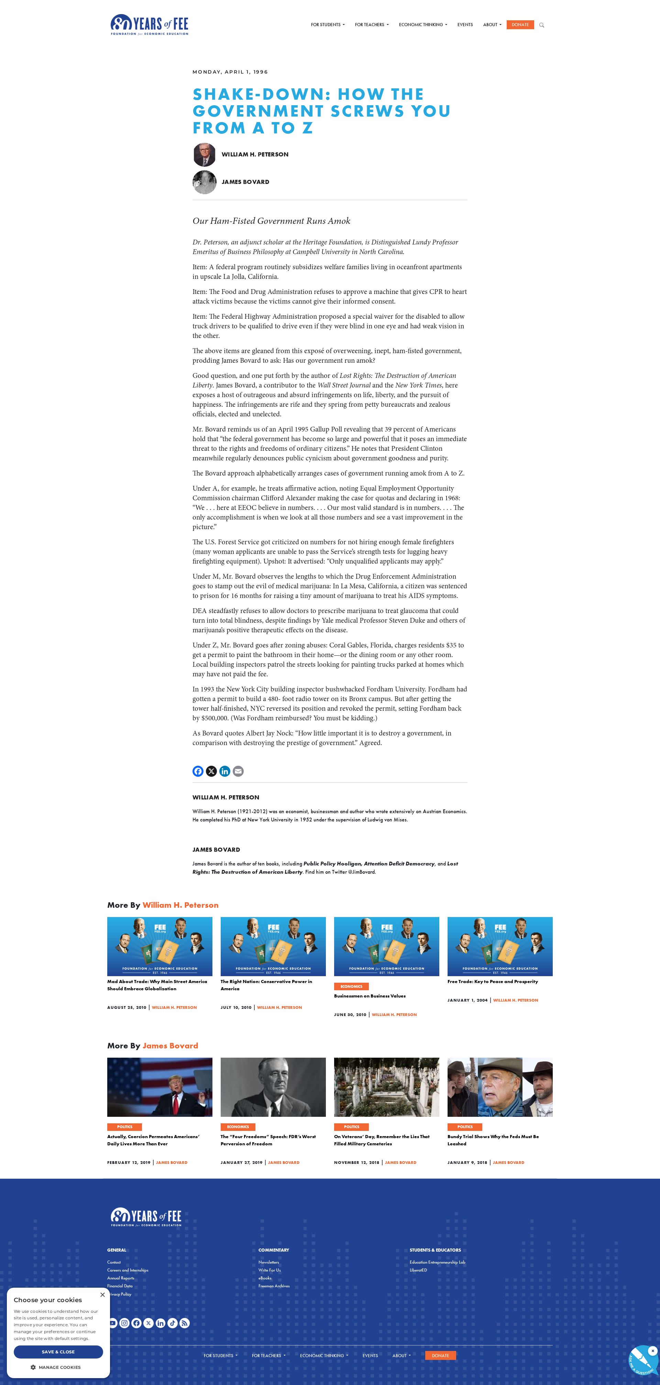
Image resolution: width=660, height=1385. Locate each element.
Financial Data (120, 1285)
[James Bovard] (204, 181)
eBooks (265, 1277)
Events (465, 24)
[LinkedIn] (224, 771)
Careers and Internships (127, 1270)
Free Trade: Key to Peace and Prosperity (493, 981)
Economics (351, 986)
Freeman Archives (274, 1285)
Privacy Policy (119, 1294)
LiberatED (418, 1270)
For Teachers (370, 24)
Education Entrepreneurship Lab (437, 1262)
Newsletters (268, 1262)
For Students (326, 24)
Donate (520, 24)
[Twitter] (211, 771)
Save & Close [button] (58, 1351)
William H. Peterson (255, 154)
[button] (58, 1367)
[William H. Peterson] (204, 154)
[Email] (238, 771)
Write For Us (269, 1270)
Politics (124, 1126)
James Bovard (246, 182)
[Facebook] (198, 771)
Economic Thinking (421, 24)
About (490, 24)
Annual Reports (120, 1277)
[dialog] (58, 1333)
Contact (114, 1262)
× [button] (102, 1295)
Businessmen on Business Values (370, 996)
